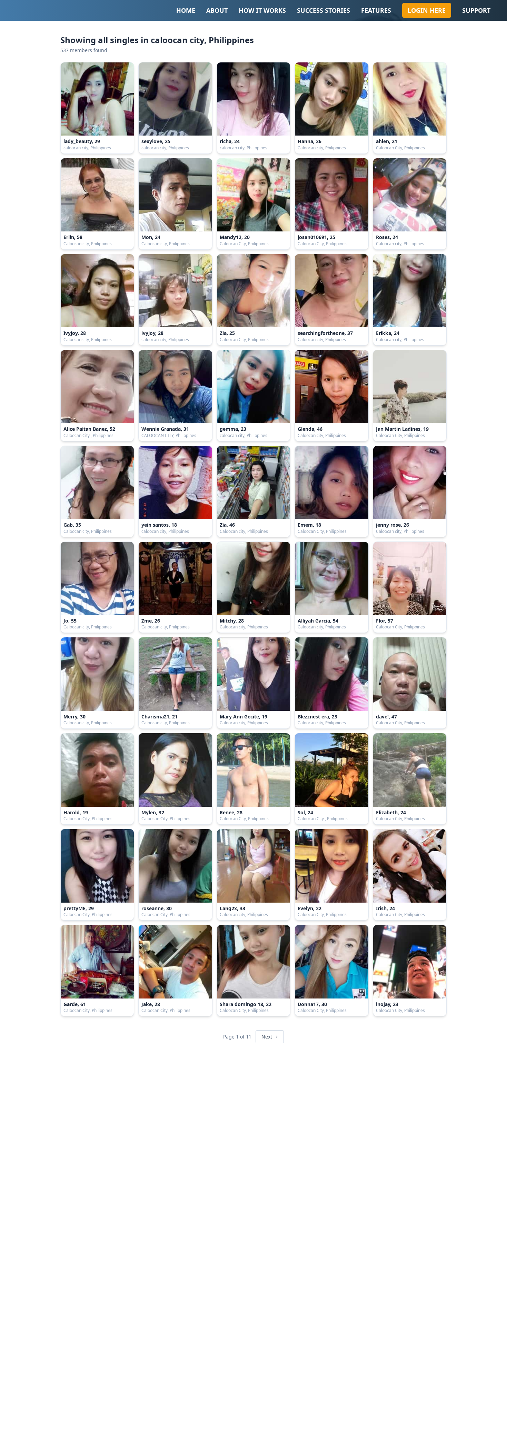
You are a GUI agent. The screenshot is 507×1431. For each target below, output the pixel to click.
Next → (269, 1036)
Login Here (427, 10)
